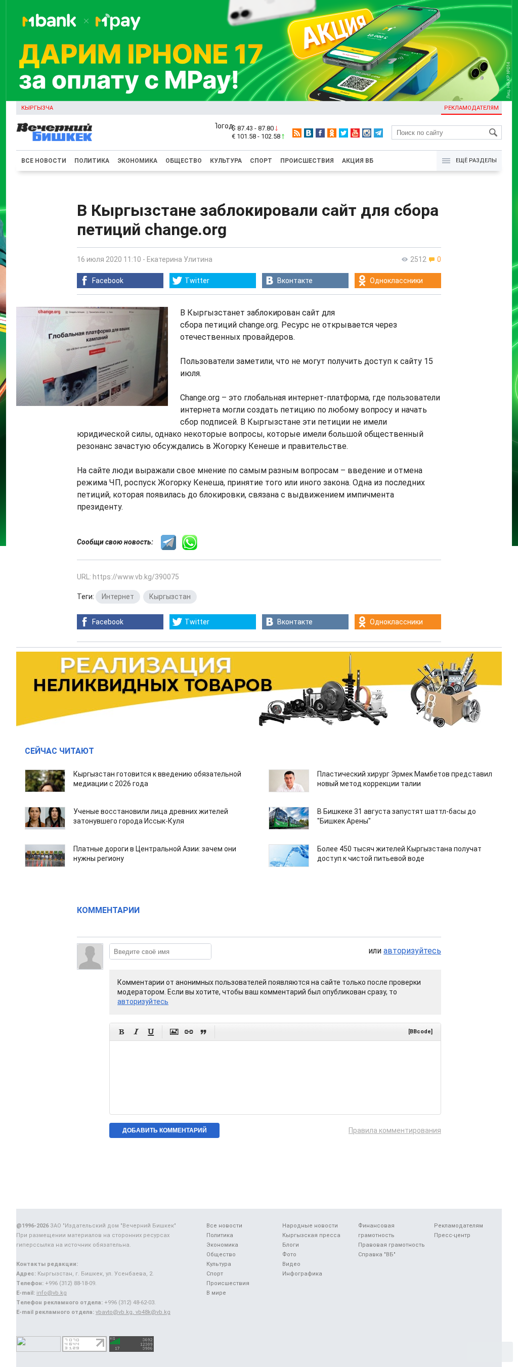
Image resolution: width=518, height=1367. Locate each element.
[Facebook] (320, 133)
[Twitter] (343, 133)
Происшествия (307, 160)
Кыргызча (37, 108)
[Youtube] (355, 133)
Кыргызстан (170, 597)
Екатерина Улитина (179, 259)
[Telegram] (378, 133)
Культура (226, 160)
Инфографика (302, 1273)
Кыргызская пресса (311, 1235)
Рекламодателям (471, 108)
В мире (216, 1293)
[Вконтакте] (308, 133)
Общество (183, 160)
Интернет (118, 597)
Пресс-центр (452, 1235)
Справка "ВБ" (377, 1254)
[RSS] (296, 133)
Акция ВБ (357, 160)
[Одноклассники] (331, 133)
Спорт (261, 160)
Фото (289, 1254)
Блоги (290, 1245)
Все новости (43, 160)
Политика (91, 160)
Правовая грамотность (391, 1245)
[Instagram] (366, 133)
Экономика (137, 160)
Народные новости (310, 1225)
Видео (291, 1264)
